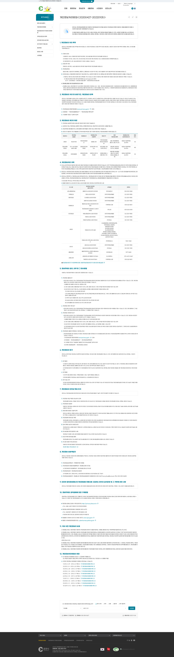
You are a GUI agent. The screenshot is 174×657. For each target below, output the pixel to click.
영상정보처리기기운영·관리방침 (44, 31)
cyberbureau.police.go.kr (86, 520)
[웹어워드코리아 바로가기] (109, 649)
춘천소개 (108, 8)
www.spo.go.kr (88, 517)
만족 (105, 604)
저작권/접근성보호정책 (69, 640)
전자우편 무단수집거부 (42, 40)
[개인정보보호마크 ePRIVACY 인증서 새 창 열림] (127, 649)
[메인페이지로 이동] (45, 8)
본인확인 (39, 48)
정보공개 (82, 8)
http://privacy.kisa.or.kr (89, 503)
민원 (65, 8)
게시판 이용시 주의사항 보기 (70, 447)
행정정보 (73, 8)
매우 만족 (99, 604)
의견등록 (132, 608)
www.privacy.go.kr (83, 109)
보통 (110, 604)
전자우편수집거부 (80, 640)
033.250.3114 (62, 648)
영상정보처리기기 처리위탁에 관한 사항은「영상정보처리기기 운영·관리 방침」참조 (83, 262)
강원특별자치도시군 (117, 635)
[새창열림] (127, 640)
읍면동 (65, 635)
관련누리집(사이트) (93, 635)
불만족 (115, 604)
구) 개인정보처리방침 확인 (87, 564)
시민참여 (99, 8)
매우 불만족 (122, 604)
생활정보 (91, 8)
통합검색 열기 (132, 8)
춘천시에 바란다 (41, 23)
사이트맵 (39, 55)
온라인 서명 (40, 51)
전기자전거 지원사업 (42, 44)
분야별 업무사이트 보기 (86, 1)
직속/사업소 (42, 635)
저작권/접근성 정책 (42, 36)
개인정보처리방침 (41, 27)
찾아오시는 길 (89, 640)
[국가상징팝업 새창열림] (102, 649)
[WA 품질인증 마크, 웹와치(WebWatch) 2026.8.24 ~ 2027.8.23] (116, 649)
